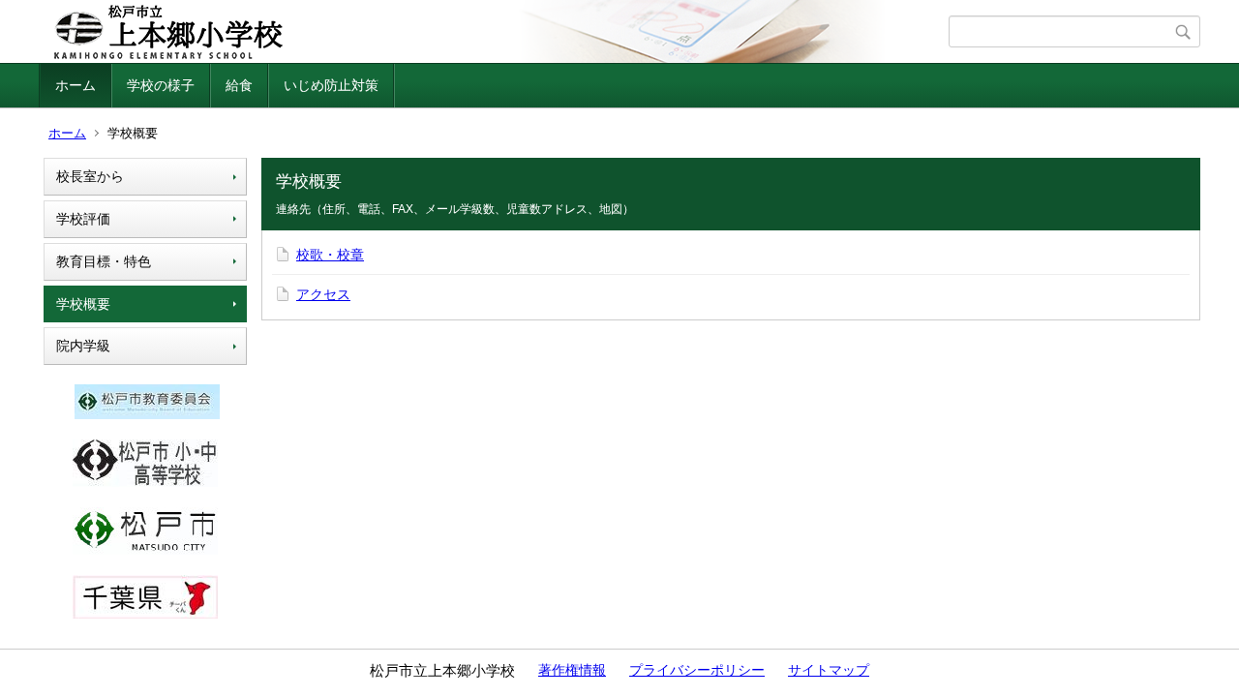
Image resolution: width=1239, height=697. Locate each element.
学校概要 (83, 304)
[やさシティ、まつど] (145, 550)
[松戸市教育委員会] (147, 414)
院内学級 (83, 345)
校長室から (90, 176)
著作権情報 (572, 670)
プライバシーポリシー (697, 670)
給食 (239, 85)
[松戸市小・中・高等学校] (145, 482)
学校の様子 (161, 85)
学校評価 (83, 219)
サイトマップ (828, 670)
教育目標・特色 (103, 261)
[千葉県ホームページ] (145, 613)
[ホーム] (496, 32)
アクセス (323, 294)
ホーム (75, 85)
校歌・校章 (330, 254)
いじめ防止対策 (331, 85)
